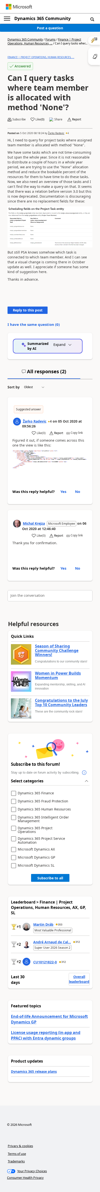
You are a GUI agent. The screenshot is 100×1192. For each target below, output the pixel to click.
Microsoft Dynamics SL (36, 865)
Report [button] (76, 119)
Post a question (50, 28)
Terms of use (17, 1153)
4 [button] (68, 133)
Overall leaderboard (79, 979)
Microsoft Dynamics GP (36, 857)
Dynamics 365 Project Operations (35, 830)
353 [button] (60, 924)
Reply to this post (27, 310)
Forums (50, 39)
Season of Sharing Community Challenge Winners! (56, 650)
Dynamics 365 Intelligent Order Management (43, 819)
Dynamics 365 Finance (36, 793)
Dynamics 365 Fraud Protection (43, 801)
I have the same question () (34, 324)
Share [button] (58, 119)
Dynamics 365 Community (42, 18)
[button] (92, 19)
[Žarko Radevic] (17, 422)
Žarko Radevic (56, 133)
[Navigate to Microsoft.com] (19, 7)
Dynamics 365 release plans (34, 1071)
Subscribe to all (50, 878)
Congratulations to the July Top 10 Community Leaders (61, 702)
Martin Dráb (43, 924)
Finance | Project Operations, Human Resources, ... (44, 41)
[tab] (44, 373)
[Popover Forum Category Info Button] (84, 773)
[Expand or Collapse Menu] (7, 18)
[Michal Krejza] (17, 524)
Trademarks (16, 1161)
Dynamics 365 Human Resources (44, 809)
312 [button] (77, 942)
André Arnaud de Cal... (52, 942)
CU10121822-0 (45, 962)
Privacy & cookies (20, 1146)
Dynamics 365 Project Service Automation (41, 840)
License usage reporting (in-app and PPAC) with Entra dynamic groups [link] (45, 1035)
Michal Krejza (34, 523)
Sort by (14, 387)
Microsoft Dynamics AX (36, 849)
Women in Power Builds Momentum (58, 675)
